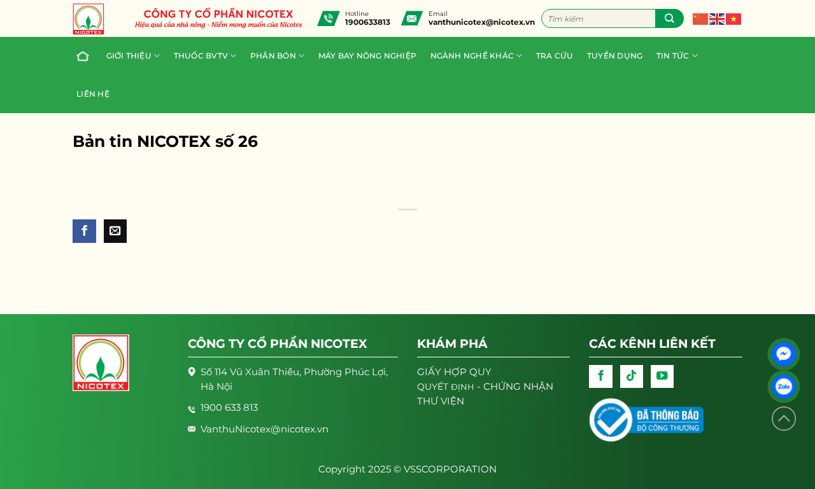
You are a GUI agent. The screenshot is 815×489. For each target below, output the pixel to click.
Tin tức (673, 56)
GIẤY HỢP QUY (454, 372)
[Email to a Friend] (115, 231)
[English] (717, 18)
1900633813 (367, 22)
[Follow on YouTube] (662, 376)
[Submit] (669, 18)
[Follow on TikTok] (631, 376)
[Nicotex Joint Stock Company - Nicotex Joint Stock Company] (95, 19)
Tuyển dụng (614, 56)
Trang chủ (84, 56)
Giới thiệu (129, 56)
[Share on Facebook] (84, 231)
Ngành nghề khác (472, 56)
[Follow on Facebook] (600, 376)
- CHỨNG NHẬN (485, 386)
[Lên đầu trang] (784, 418)
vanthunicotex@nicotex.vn (482, 22)
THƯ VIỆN (440, 401)
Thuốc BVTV (201, 56)
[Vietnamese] (734, 18)
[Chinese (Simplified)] (701, 18)
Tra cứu (555, 56)
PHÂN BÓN (273, 56)
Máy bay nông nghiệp (367, 56)
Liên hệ (93, 94)
